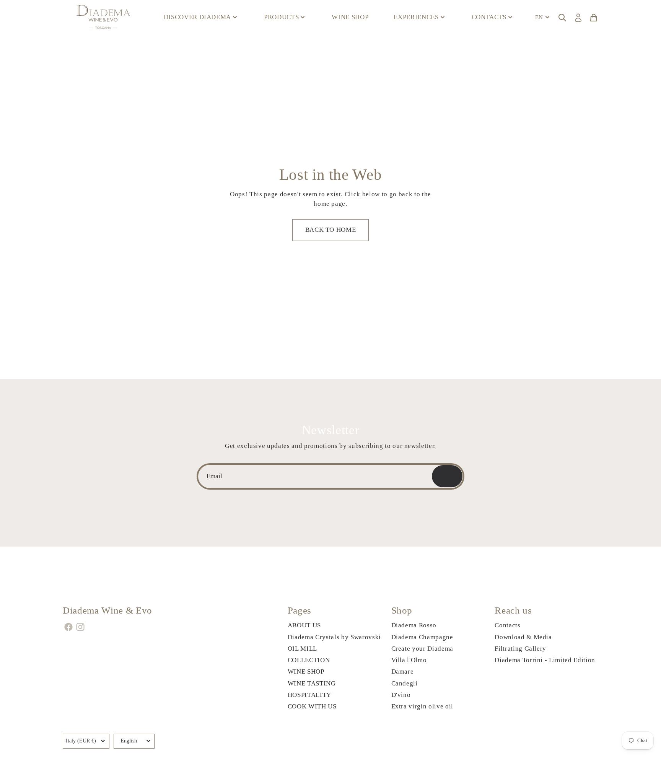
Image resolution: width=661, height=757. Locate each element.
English (128, 741)
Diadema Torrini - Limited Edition (545, 660)
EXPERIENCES (416, 17)
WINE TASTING (312, 683)
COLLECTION (309, 660)
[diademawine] (104, 17)
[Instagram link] (80, 627)
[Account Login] (578, 18)
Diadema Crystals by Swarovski (334, 637)
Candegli (404, 683)
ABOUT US (304, 625)
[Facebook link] (69, 627)
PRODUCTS (281, 17)
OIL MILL (302, 648)
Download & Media (523, 637)
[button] (330, 230)
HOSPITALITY (309, 694)
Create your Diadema (422, 648)
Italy (81, 741)
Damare (402, 671)
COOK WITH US (312, 706)
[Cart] (593, 17)
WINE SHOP (350, 17)
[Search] (562, 17)
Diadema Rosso (414, 625)
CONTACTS (489, 17)
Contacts (507, 625)
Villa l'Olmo (409, 660)
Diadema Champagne (422, 637)
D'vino (401, 694)
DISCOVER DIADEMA (197, 17)
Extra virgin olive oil (422, 706)
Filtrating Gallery (520, 648)
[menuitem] (543, 17)
